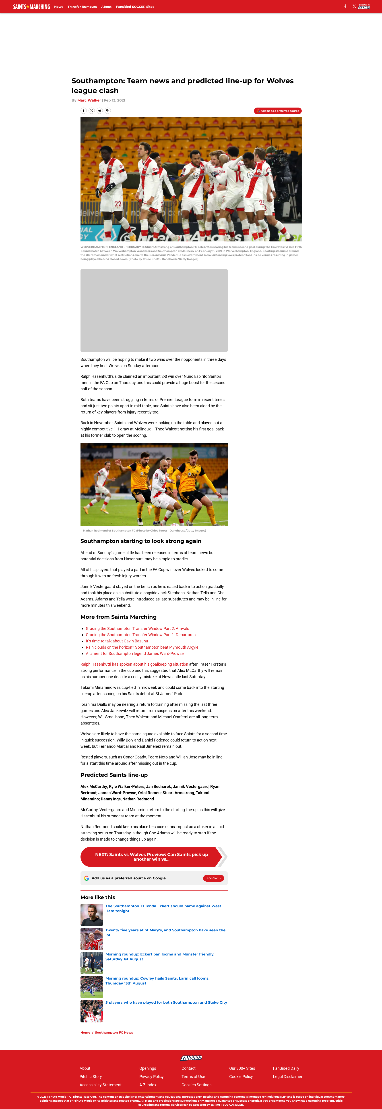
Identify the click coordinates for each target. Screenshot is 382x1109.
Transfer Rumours (82, 7)
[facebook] (345, 6)
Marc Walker (89, 100)
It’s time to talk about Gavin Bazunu (117, 641)
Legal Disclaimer (287, 1076)
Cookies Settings (196, 1084)
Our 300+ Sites (242, 1068)
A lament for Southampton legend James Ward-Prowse (135, 653)
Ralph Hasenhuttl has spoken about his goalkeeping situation (134, 664)
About (106, 7)
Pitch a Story (91, 1076)
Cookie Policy (241, 1076)
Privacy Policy (151, 1076)
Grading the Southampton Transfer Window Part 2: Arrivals (137, 628)
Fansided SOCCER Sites (135, 7)
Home (85, 1032)
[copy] (108, 111)
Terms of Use (193, 1076)
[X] (354, 6)
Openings (147, 1068)
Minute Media (56, 1096)
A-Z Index (147, 1084)
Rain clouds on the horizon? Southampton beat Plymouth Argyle (142, 647)
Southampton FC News (114, 1032)
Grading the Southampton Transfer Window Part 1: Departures (141, 634)
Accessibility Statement (101, 1084)
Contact (189, 1068)
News (58, 7)
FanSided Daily (286, 1068)
